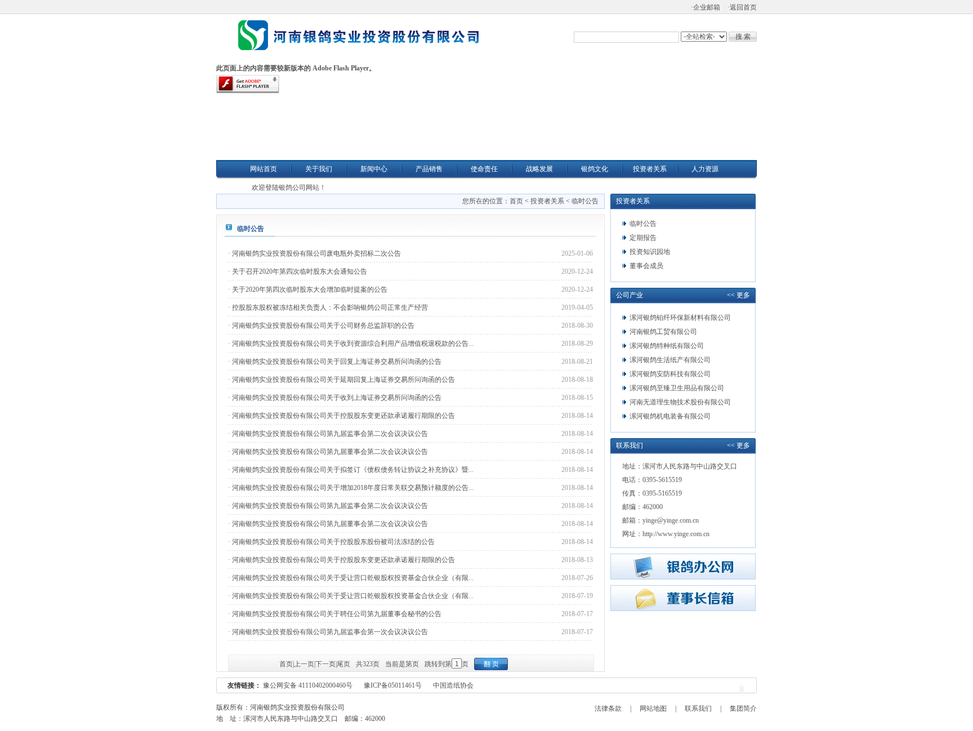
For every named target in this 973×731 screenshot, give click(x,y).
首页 (516, 201)
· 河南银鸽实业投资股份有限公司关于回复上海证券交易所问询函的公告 (334, 362)
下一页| (326, 664)
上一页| (304, 664)
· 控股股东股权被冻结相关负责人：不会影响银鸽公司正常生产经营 (328, 307)
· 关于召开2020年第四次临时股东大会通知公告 (297, 271)
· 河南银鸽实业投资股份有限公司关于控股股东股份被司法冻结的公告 (331, 542)
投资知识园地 (650, 252)
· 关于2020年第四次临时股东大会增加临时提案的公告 (307, 289)
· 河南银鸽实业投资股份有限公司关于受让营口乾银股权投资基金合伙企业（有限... (351, 578)
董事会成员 (646, 266)
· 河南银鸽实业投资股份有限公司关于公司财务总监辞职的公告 (321, 325)
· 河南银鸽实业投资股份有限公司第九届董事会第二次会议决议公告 (328, 452)
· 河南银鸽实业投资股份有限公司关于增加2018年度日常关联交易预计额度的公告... (351, 488)
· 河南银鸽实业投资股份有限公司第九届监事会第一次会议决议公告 (328, 632)
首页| (286, 664)
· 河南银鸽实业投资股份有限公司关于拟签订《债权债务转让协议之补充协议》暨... (351, 470)
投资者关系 (547, 201)
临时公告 (585, 201)
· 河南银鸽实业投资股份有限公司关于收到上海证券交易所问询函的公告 (334, 398)
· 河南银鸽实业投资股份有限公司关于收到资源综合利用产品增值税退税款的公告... (351, 343)
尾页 (343, 664)
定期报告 (643, 238)
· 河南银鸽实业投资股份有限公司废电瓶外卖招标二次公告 (314, 253)
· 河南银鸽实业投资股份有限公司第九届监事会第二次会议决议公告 (328, 434)
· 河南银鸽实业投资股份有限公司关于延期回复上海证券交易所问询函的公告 (341, 380)
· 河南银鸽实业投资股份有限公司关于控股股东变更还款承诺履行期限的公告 (341, 416)
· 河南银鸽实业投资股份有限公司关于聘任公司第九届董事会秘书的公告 (334, 614)
